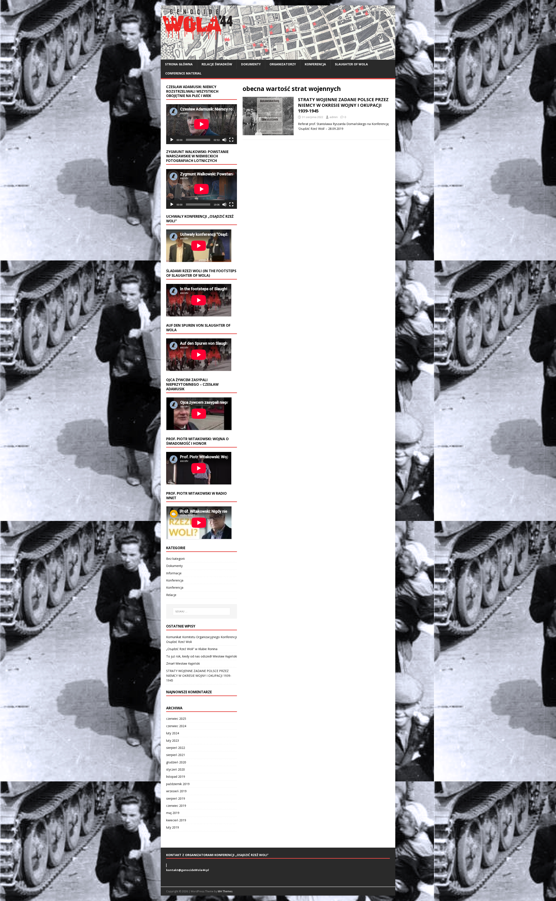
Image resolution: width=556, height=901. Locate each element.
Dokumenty (251, 64)
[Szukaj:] (201, 611)
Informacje (174, 573)
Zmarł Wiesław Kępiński (183, 663)
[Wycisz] (224, 140)
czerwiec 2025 (176, 719)
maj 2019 (172, 813)
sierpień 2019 (175, 798)
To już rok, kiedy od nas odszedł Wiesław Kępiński (201, 656)
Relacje (171, 595)
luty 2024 (172, 733)
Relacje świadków (217, 64)
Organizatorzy (283, 64)
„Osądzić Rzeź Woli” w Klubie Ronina (191, 649)
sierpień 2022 (175, 748)
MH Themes (225, 891)
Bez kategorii (175, 559)
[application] (201, 124)
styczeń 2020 (175, 769)
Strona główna (179, 64)
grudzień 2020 (176, 762)
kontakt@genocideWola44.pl (187, 870)
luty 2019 (172, 827)
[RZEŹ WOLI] (278, 57)
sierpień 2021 (175, 755)
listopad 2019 (175, 776)
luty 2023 (172, 740)
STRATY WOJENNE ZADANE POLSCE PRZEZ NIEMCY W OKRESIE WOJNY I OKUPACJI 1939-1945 (343, 105)
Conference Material (183, 73)
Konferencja (315, 64)
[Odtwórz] (172, 140)
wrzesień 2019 (176, 791)
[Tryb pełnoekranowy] (231, 140)
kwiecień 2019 (176, 820)
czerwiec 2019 (176, 806)
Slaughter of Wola (351, 64)
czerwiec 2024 (176, 726)
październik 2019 (178, 784)
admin (333, 117)
